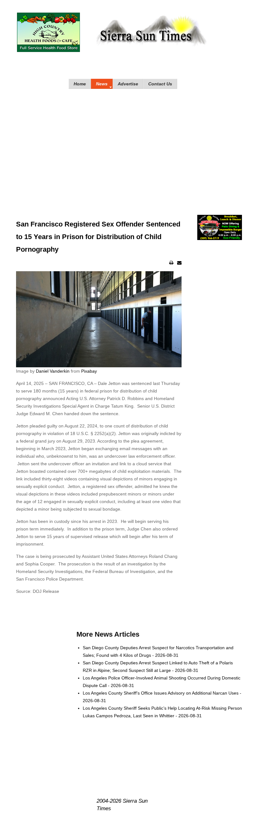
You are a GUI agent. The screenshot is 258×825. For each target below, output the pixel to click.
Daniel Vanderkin (53, 371)
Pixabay (89, 371)
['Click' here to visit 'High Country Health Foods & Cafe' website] (48, 32)
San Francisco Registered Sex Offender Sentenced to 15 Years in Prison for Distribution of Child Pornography (98, 236)
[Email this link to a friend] (179, 262)
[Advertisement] (129, 145)
